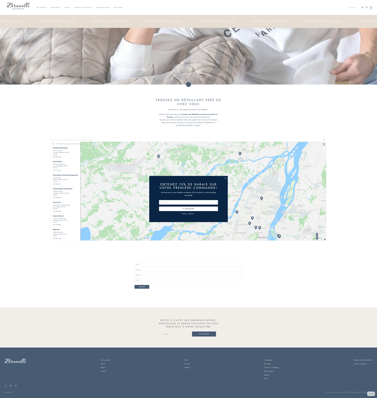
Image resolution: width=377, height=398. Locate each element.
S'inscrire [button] (188, 209)
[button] (225, 178)
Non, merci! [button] (188, 214)
